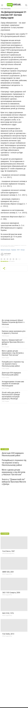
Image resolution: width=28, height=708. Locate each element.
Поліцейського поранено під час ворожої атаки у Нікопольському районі (13, 364)
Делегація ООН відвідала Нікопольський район (11, 374)
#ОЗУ (18, 250)
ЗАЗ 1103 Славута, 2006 (11, 593)
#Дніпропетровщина (5, 250)
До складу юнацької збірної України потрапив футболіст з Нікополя (13, 322)
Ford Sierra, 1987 (8, 551)
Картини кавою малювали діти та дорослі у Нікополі (13, 332)
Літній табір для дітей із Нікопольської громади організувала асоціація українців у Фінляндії (11, 395)
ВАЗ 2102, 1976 (8, 613)
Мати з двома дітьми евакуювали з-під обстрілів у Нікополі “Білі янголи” (13, 353)
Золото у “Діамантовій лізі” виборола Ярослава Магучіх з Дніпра (13, 342)
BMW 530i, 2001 (8, 572)
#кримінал (13, 250)
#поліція (23, 250)
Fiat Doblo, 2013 (8, 634)
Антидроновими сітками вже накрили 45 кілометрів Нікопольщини (13, 384)
